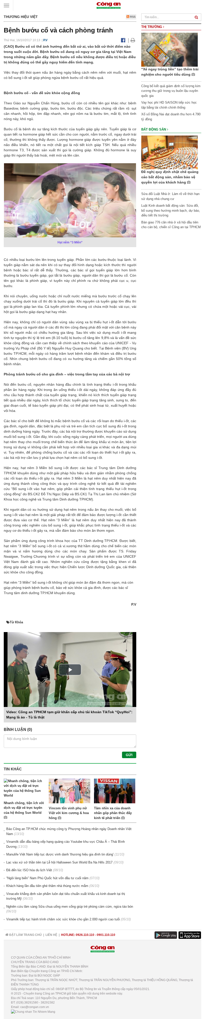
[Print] (132, 40)
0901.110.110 (106, 935)
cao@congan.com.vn (34, 1007)
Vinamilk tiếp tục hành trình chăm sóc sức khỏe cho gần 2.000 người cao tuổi (63, 919)
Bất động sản (154, 129)
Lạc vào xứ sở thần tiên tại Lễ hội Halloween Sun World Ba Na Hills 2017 (59, 862)
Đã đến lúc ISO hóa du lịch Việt (29, 870)
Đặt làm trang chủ (25, 935)
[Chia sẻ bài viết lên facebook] (123, 40)
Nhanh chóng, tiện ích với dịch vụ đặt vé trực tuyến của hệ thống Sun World (24, 808)
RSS (132, 16)
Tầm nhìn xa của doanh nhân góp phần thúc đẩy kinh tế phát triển (113, 813)
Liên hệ (51, 935)
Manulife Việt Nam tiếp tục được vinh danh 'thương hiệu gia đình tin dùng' (60, 854)
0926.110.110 (85, 935)
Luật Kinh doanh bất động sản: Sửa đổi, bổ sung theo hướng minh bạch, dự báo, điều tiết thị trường (170, 210)
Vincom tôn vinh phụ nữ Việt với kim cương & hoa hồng (69, 813)
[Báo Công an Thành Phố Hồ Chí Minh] (108, 5)
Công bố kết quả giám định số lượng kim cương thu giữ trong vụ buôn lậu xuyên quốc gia (170, 91)
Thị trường (152, 27)
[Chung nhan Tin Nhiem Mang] (33, 1011)
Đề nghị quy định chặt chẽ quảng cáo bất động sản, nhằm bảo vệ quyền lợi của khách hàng (169, 177)
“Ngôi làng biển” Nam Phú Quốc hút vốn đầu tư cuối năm (47, 878)
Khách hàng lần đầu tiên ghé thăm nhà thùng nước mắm (47, 886)
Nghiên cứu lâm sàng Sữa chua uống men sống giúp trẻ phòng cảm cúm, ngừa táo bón (69, 906)
